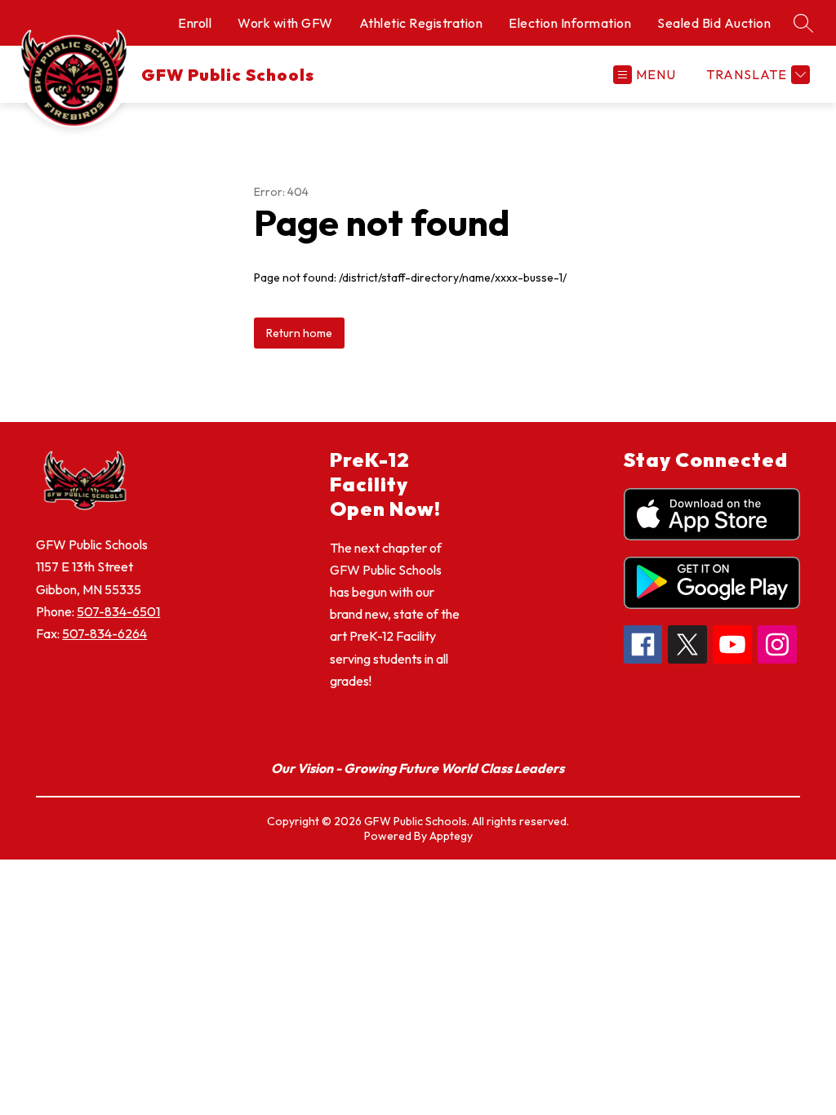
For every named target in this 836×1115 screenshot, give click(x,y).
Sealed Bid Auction (714, 23)
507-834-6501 (118, 611)
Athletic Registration (421, 23)
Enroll (194, 23)
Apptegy (451, 835)
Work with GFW (285, 23)
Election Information (570, 23)
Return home (299, 333)
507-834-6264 (104, 633)
